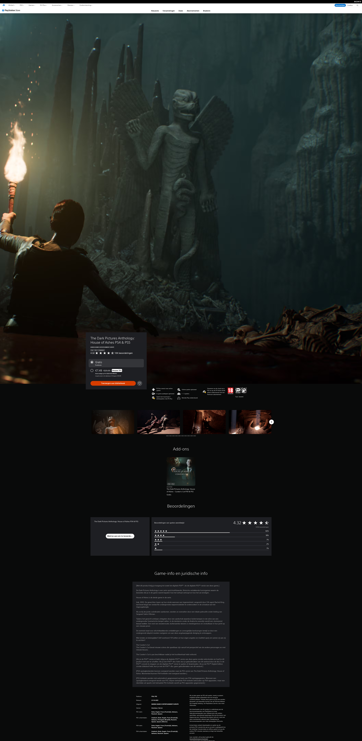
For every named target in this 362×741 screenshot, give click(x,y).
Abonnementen (193, 11)
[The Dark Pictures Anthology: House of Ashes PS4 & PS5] (113, 422)
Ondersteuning (85, 5)
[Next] (271, 422)
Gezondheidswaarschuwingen (199, 739)
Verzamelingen (169, 11)
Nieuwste (155, 11)
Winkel (11, 5)
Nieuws (70, 5)
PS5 (21, 5)
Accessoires (56, 5)
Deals (181, 11)
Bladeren (206, 11)
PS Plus (43, 5)
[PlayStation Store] (12, 10)
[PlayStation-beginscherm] (3, 5)
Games (31, 5)
